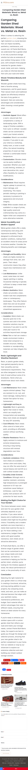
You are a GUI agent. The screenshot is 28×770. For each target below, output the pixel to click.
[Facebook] (4, 669)
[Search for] (26, 3)
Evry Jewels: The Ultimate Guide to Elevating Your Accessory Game (7, 686)
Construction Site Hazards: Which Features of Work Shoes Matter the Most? (21, 689)
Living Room (17, 763)
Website (2, 742)
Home (13, 6)
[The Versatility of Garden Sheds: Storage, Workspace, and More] (7, 698)
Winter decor (23, 763)
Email (2, 737)
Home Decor (16, 765)
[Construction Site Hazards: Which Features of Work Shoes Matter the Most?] (21, 681)
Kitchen (11, 765)
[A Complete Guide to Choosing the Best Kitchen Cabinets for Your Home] (21, 698)
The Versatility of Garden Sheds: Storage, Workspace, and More (7, 704)
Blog (16, 6)
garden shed (11, 38)
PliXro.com (4, 763)
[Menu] (1, 3)
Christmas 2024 (10, 763)
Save (9, 670)
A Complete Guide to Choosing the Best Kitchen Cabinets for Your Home (21, 704)
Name (2, 731)
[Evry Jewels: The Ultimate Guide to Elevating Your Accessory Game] (7, 680)
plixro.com (22, 758)
